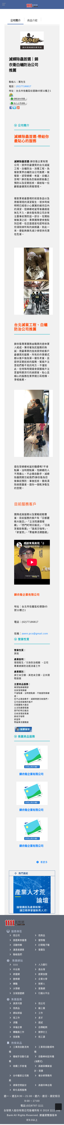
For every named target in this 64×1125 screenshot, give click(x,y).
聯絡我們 (17, 954)
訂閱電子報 (44, 945)
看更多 (44, 862)
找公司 (16, 935)
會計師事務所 (45, 1075)
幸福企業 (17, 1027)
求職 (15, 1022)
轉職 (15, 984)
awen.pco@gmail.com (35, 633)
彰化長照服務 (20, 1090)
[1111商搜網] (32, 5)
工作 (40, 1013)
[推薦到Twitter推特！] (14, 107)
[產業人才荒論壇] (32, 894)
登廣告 (41, 950)
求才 (40, 1018)
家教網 (41, 988)
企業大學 (42, 979)
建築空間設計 (20, 1085)
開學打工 (42, 1032)
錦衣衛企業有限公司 (31, 774)
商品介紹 (32, 20)
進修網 (16, 979)
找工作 (16, 1018)
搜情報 (41, 940)
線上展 (41, 1008)
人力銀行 (42, 964)
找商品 (41, 935)
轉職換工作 (18, 1032)
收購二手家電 (20, 1066)
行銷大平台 (44, 993)
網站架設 (17, 1013)
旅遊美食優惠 (20, 940)
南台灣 (41, 969)
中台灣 (16, 969)
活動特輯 (17, 945)
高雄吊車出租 (45, 1085)
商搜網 (16, 974)
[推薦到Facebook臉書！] (11, 107)
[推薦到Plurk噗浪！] (18, 107)
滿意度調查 (18, 950)
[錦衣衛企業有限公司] (32, 757)
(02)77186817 (23, 86)
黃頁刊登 (17, 1003)
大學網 (16, 988)
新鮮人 (41, 984)
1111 (15, 964)
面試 (40, 1022)
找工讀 (41, 1037)
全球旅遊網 (18, 993)
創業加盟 (42, 974)
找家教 (16, 1037)
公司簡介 (15, 20)
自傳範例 (42, 1027)
